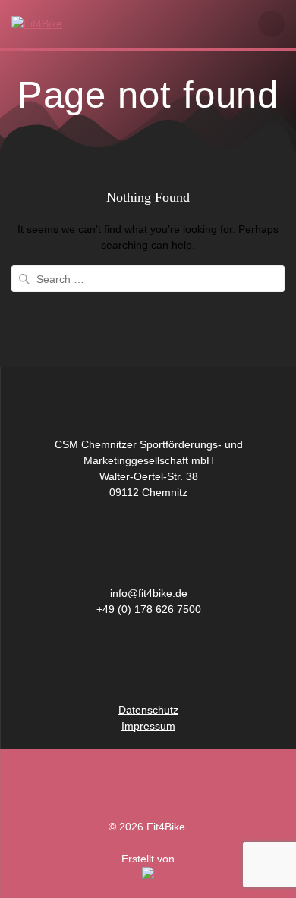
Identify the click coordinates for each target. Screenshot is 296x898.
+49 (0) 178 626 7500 (148, 609)
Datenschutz (148, 710)
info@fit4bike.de (148, 593)
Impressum (148, 726)
